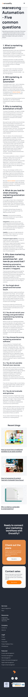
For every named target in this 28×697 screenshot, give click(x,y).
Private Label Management (7, 653)
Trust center (4, 641)
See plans (14, 559)
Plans (2, 610)
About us (3, 630)
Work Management (5, 658)
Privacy (3, 637)
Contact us (4, 627)
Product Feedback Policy (7, 644)
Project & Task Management (8, 664)
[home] (7, 3)
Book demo (14, 582)
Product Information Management (9, 660)
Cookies (3, 639)
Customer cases (5, 619)
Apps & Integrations (6, 608)
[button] (24, 3)
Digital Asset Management (7, 662)
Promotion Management (7, 655)
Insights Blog (4, 617)
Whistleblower (4, 646)
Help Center (4, 620)
